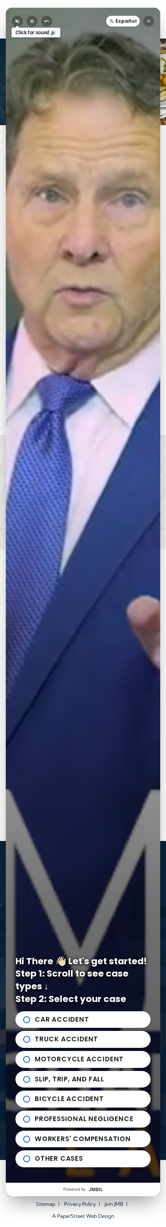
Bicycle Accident (69, 1098)
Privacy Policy (80, 1204)
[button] (123, 21)
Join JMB (114, 1204)
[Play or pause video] (32, 21)
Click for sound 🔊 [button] (36, 33)
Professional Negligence (84, 1118)
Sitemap (45, 1204)
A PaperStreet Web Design (83, 1216)
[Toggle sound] (17, 21)
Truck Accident (66, 1039)
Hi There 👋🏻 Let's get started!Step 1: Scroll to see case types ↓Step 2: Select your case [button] (81, 980)
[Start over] (47, 21)
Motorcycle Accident (79, 1059)
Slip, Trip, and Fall (69, 1079)
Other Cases (59, 1158)
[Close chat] (148, 21)
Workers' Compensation (83, 1138)
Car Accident (62, 1019)
